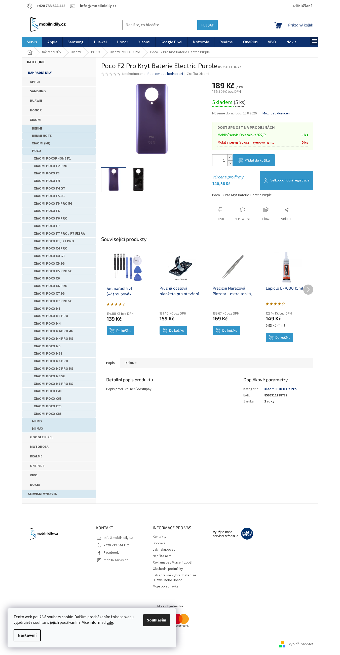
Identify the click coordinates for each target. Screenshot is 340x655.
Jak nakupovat (164, 549)
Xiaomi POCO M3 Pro (51, 316)
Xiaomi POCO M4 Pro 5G (53, 338)
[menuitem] (32, 42)
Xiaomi (35, 119)
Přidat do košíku (257, 160)
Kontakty (159, 536)
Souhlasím (156, 620)
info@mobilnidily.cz (118, 537)
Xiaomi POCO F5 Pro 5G (53, 203)
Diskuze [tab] (131, 362)
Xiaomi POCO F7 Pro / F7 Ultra (59, 233)
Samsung (38, 91)
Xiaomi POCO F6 (47, 210)
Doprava (159, 543)
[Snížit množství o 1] (230, 163)
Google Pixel (41, 437)
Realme (36, 456)
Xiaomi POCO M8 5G (49, 376)
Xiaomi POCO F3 (47, 173)
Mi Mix (37, 421)
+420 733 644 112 (116, 545)
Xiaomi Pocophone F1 (52, 158)
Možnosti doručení (276, 113)
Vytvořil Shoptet (301, 644)
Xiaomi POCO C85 (47, 413)
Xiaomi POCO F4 (47, 180)
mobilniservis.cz (116, 560)
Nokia (35, 484)
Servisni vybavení (43, 493)
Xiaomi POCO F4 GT (49, 188)
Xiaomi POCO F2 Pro (50, 166)
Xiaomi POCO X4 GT (49, 256)
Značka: (198, 73)
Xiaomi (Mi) (41, 143)
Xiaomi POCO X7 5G (49, 293)
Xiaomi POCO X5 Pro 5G (53, 271)
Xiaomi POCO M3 (47, 308)
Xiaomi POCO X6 (47, 278)
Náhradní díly (40, 72)
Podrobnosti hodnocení (165, 74)
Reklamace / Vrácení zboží (172, 562)
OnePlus (37, 466)
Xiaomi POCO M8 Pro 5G (53, 383)
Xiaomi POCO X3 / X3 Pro (54, 241)
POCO (36, 150)
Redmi (37, 128)
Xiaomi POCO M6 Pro (51, 361)
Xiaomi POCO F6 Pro (50, 218)
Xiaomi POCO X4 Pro (50, 248)
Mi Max (37, 428)
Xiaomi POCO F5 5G (49, 196)
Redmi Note (42, 135)
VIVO (33, 475)
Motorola (39, 446)
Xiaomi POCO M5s (48, 353)
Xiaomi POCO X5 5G (49, 263)
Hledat (207, 25)
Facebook (111, 552)
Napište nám (162, 556)
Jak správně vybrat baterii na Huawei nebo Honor (175, 578)
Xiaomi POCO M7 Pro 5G (53, 368)
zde (110, 622)
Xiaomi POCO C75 (47, 406)
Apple (35, 81)
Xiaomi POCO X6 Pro (50, 286)
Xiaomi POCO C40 (47, 391)
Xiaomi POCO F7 (47, 226)
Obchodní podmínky (168, 568)
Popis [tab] (110, 362)
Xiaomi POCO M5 (47, 346)
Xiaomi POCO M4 (47, 323)
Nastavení (27, 635)
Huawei (36, 100)
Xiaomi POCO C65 (47, 398)
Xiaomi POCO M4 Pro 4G (53, 331)
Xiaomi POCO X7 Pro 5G (53, 301)
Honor (36, 110)
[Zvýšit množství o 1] (230, 157)
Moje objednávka (165, 586)
